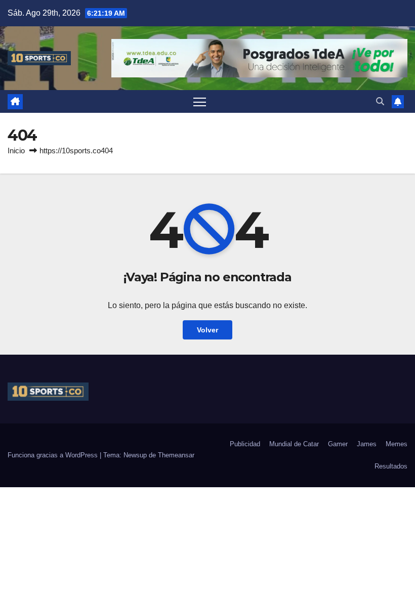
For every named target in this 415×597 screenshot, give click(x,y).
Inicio (16, 150)
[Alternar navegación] (199, 101)
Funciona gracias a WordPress (54, 455)
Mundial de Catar (294, 444)
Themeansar (176, 455)
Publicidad (245, 444)
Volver (207, 330)
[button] (380, 101)
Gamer (338, 444)
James (367, 444)
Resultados (391, 466)
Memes (396, 444)
